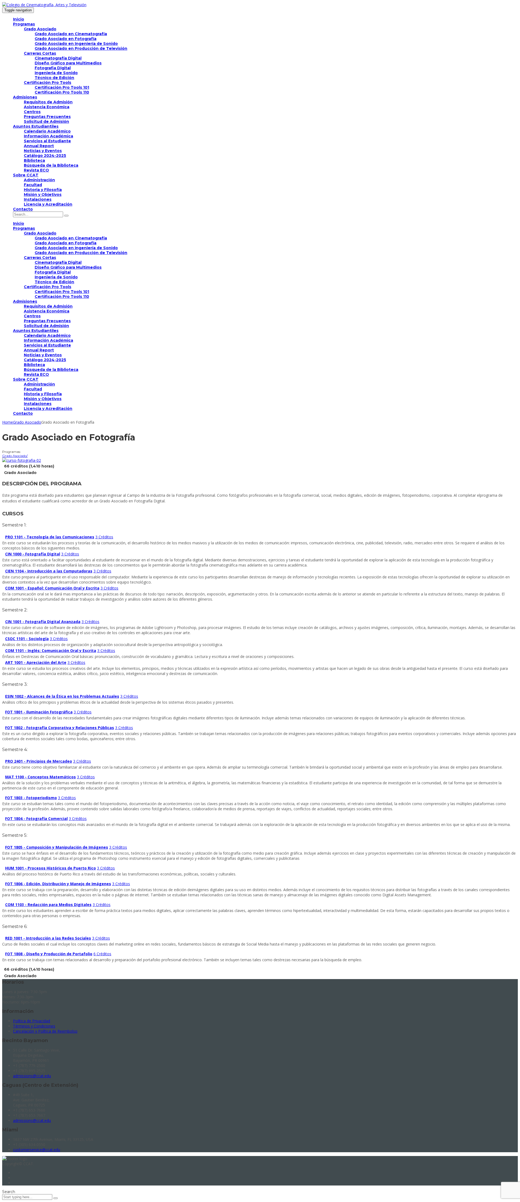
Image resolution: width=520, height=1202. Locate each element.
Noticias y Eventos (43, 150)
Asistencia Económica (46, 106)
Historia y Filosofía (43, 189)
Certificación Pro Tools (47, 82)
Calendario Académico (47, 131)
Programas (24, 24)
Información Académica (48, 136)
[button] (260, 537)
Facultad (33, 184)
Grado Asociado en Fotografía (65, 38)
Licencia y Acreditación (48, 204)
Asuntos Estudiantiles (35, 126)
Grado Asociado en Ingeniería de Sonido (76, 43)
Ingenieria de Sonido (56, 72)
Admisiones (25, 97)
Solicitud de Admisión (46, 121)
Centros (32, 111)
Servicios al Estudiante (47, 141)
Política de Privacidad (31, 1020)
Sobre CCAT (25, 175)
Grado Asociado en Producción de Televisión (81, 48)
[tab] (260, 537)
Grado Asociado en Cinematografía (71, 33)
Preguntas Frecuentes (47, 116)
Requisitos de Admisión (48, 102)
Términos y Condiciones (34, 1026)
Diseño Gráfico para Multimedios (68, 63)
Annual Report (39, 145)
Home (7, 422)
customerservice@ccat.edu (36, 1149)
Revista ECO (36, 170)
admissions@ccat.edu (32, 1075)
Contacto (23, 209)
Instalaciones (37, 199)
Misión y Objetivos (42, 194)
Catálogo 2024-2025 (45, 155)
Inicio (18, 19)
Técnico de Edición (54, 77)
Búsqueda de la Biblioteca (51, 165)
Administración (39, 179)
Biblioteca (34, 160)
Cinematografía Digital (58, 58)
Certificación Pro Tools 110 (62, 92)
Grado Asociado (40, 29)
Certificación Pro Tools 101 (62, 87)
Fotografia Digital (53, 67)
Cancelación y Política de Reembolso (45, 1031)
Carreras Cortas (40, 53)
